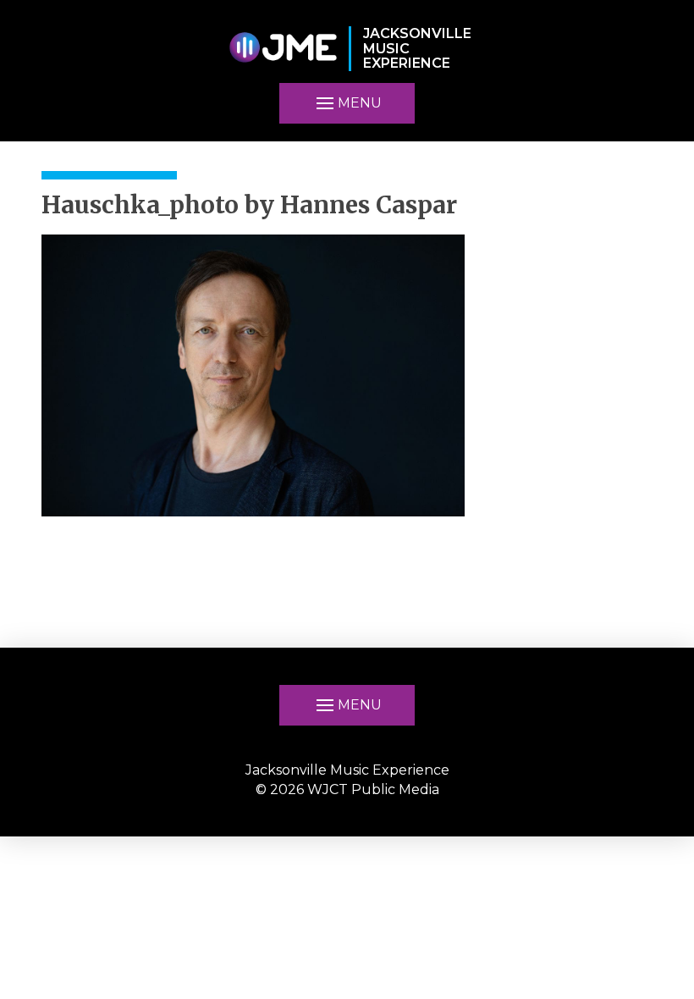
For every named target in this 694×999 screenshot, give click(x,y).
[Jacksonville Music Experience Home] (283, 48)
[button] (347, 705)
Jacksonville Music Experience (347, 770)
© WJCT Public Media (347, 789)
